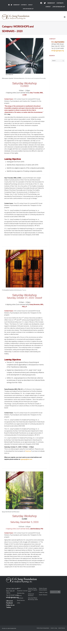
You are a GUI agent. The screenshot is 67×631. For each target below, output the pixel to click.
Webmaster (18, 78)
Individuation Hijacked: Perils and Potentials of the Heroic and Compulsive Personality (24, 78)
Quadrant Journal (22, 590)
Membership (20, 593)
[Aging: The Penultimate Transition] (24, 490)
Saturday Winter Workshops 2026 (33, 598)
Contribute (20, 598)
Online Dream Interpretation (43, 589)
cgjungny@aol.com (26, 459)
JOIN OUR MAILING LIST (28, 8)
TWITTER (11, 4)
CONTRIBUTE (24, 4)
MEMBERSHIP (16, 4)
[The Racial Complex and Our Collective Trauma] (24, 268)
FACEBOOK (9, 4)
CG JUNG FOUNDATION (11, 628)
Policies (19, 595)
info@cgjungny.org (57, 50)
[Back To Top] (63, 627)
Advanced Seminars (31, 594)
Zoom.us (28, 451)
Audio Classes (43, 594)
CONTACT (30, 4)
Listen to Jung (43, 592)
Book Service (21, 600)
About (19, 588)
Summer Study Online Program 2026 (32, 590)
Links (18, 603)
